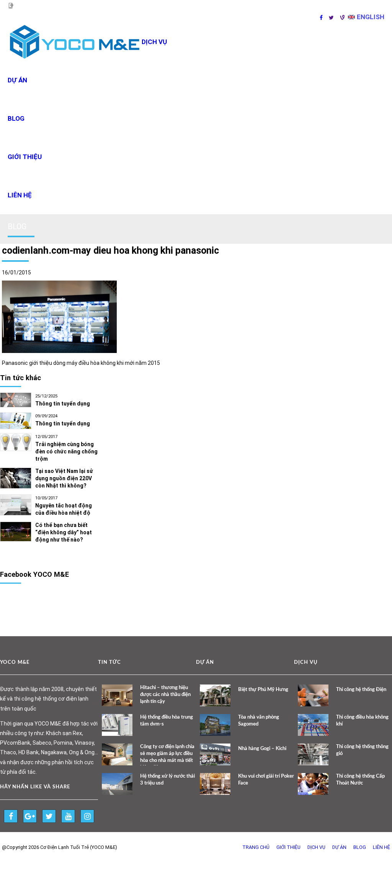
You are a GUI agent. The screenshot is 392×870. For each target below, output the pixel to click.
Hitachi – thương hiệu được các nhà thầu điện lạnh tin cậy (165, 694)
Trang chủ (256, 847)
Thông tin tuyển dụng (62, 404)
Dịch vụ (316, 847)
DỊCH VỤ (154, 42)
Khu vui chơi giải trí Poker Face (266, 780)
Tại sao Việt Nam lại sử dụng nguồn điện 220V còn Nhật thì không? (64, 478)
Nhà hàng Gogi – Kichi (262, 748)
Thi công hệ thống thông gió (362, 750)
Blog (16, 118)
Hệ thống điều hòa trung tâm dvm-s (166, 721)
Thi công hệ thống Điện (361, 689)
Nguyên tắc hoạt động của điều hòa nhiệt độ (63, 509)
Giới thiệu (25, 157)
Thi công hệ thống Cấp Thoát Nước (360, 780)
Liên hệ (20, 195)
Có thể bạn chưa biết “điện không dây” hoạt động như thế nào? (63, 532)
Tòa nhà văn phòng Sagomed (258, 721)
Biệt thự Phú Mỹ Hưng (263, 689)
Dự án (17, 80)
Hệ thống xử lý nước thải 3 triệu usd (167, 780)
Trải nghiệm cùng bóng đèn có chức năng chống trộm (66, 451)
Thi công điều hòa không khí (362, 721)
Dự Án (339, 847)
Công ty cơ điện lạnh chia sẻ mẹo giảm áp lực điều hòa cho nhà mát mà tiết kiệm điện (167, 757)
